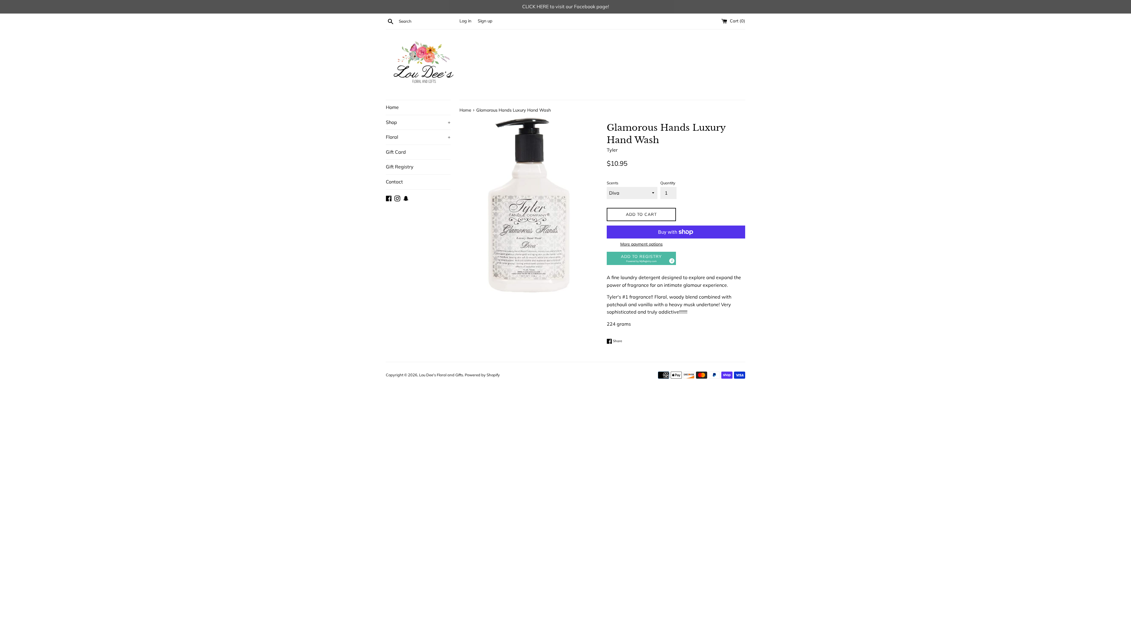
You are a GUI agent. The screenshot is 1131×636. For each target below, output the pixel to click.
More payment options (641, 244)
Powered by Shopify (482, 374)
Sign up (485, 21)
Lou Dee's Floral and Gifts (441, 374)
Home (392, 107)
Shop (418, 122)
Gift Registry (400, 167)
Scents (612, 182)
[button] (641, 258)
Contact (394, 182)
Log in (465, 21)
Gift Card (396, 152)
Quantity (667, 182)
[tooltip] (671, 261)
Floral (418, 137)
